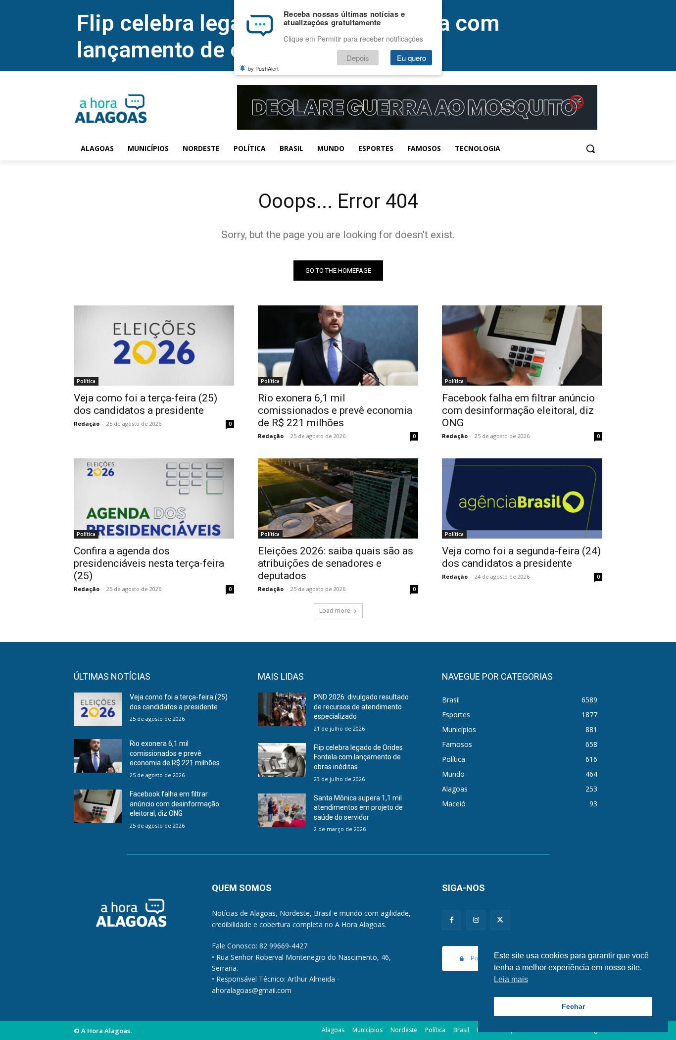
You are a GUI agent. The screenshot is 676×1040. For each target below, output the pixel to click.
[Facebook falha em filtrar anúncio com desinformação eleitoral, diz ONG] (522, 345)
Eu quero (411, 57)
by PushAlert (263, 68)
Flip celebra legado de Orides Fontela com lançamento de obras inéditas (358, 757)
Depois (357, 57)
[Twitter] (500, 920)
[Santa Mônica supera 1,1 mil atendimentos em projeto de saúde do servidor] (282, 810)
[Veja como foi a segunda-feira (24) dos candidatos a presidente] (522, 498)
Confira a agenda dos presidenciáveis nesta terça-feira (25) (149, 563)
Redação (86, 423)
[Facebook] (451, 920)
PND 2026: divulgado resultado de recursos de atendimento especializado (361, 706)
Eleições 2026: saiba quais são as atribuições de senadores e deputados (335, 563)
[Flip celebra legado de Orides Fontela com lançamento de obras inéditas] (282, 760)
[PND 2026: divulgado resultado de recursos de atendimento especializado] (282, 709)
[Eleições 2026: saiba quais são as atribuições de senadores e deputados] (338, 498)
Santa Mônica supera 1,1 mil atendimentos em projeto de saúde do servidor (358, 807)
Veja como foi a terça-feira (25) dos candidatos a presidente (145, 404)
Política (86, 381)
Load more (334, 610)
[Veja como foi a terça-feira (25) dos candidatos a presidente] (154, 345)
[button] (590, 148)
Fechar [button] (573, 1006)
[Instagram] (475, 920)
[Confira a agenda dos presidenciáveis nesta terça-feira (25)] (154, 498)
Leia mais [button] (511, 979)
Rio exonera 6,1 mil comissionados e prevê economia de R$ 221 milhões (335, 410)
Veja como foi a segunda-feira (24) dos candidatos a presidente (521, 557)
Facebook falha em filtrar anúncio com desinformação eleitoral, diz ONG (518, 410)
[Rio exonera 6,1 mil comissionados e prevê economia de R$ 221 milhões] (338, 345)
